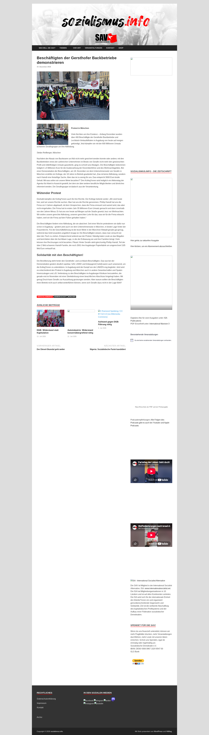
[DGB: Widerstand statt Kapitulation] (50, 319)
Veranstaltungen (93, 48)
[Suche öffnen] (171, 48)
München (71, 297)
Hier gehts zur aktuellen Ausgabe (145, 240)
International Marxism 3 (159, 324)
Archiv (39, 717)
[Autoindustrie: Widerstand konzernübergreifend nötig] (81, 319)
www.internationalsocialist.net (157, 588)
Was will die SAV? (47, 48)
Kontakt (110, 48)
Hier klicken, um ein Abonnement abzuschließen (151, 246)
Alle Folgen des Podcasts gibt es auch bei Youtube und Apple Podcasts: (150, 423)
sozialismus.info (57, 731)
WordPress (158, 731)
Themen (63, 48)
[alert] (151, 340)
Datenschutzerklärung (46, 699)
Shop (121, 48)
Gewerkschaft (60, 297)
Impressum (41, 703)
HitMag (169, 731)
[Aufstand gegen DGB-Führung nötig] (112, 315)
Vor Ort (77, 48)
